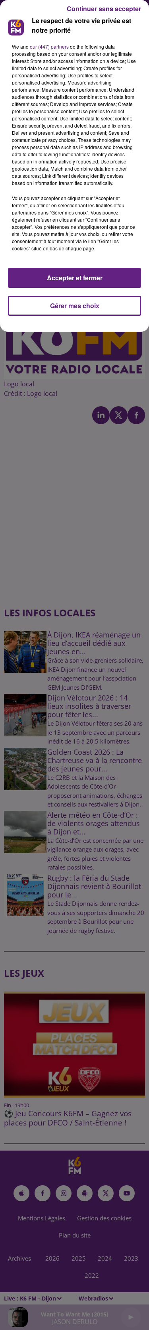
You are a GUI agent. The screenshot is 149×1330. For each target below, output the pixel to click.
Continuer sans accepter (104, 8)
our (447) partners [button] (49, 46)
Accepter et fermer (75, 277)
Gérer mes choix (74, 305)
